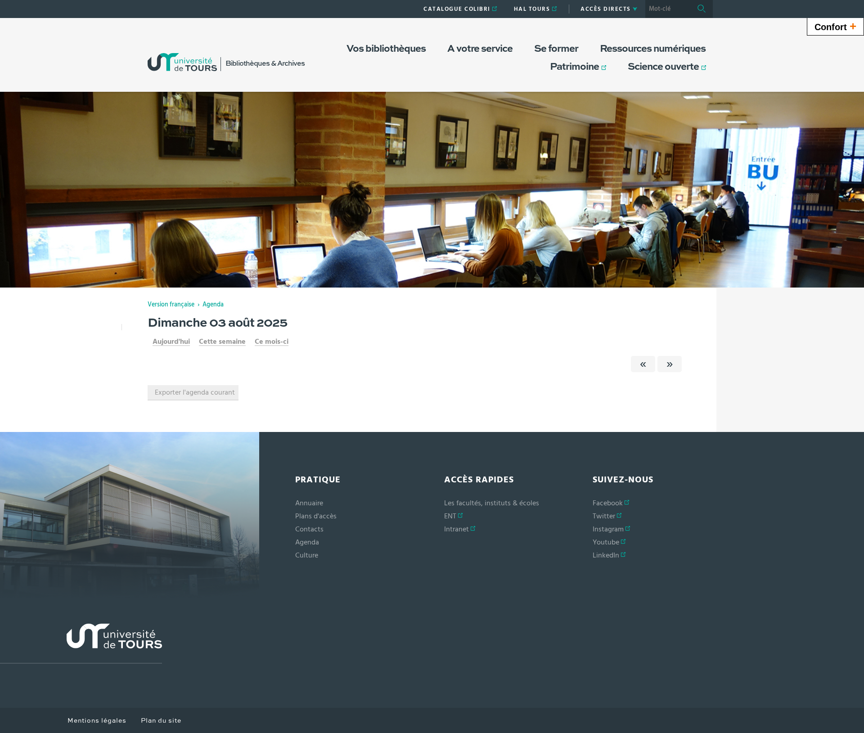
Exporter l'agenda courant (195, 392)
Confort (835, 26)
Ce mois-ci (271, 341)
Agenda (213, 304)
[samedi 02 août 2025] (643, 364)
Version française (171, 304)
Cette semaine (222, 341)
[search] (667, 9)
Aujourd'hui (171, 341)
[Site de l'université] (81, 644)
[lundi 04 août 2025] (669, 364)
